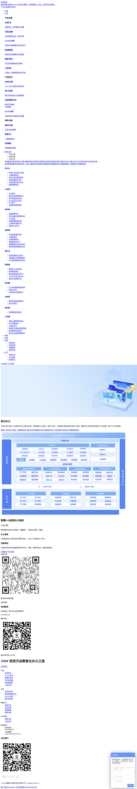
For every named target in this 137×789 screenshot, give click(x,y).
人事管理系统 (13, 175)
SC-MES (12, 203)
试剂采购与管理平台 (16, 292)
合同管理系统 (81, 164)
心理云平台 (13, 326)
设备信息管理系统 (15, 205)
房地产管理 (38, 164)
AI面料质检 (13, 237)
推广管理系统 (13, 323)
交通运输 (7, 296)
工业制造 (7, 189)
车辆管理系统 (64, 164)
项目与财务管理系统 (16, 177)
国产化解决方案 (42, 161)
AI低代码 (8, 685)
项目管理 (7, 209)
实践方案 (12, 345)
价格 (6, 338)
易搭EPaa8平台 (14, 226)
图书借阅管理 (9, 164)
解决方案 (8, 152)
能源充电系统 (13, 271)
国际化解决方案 (53, 161)
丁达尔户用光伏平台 (16, 276)
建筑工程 (7, 251)
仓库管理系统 (13, 239)
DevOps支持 (9, 696)
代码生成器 (9, 680)
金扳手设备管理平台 (16, 196)
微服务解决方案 (30, 161)
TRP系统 (12, 218)
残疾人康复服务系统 (16, 321)
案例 (6, 335)
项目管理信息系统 (15, 221)
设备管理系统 (54, 164)
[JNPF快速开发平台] (8, 7)
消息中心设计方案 (66, 161)
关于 (6, 352)
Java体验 (4, 364)
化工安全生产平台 (15, 201)
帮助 (6, 340)
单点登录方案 (92, 161)
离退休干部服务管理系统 (17, 328)
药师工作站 (13, 290)
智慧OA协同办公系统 (16, 173)
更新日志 (12, 343)
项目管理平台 (13, 214)
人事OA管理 (29, 164)
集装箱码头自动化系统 (17, 244)
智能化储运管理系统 (16, 301)
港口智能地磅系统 (15, 234)
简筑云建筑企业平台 (16, 255)
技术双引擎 (9, 691)
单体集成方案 (9, 161)
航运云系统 (13, 303)
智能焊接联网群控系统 (17, 246)
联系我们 (12, 359)
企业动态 (12, 357)
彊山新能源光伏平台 (16, 274)
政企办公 (7, 168)
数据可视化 (9, 678)
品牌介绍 (12, 355)
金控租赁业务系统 (15, 331)
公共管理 (7, 316)
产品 (6, 13)
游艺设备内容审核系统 (17, 216)
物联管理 (7, 230)
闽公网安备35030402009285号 (26, 787)
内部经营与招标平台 (16, 182)
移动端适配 (9, 683)
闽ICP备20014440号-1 (8, 787)
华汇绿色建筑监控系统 (17, 260)
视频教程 (12, 347)
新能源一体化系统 (15, 269)
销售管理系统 (13, 185)
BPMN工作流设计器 (80, 161)
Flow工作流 (9, 675)
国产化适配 (9, 699)
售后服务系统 (19, 164)
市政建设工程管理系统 (17, 258)
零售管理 (46, 164)
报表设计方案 (19, 161)
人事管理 (72, 164)
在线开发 (8, 673)
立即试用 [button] (4, 666)
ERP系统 (12, 193)
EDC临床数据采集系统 (17, 287)
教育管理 (7, 308)
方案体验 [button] (4, 552)
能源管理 (7, 264)
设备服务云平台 (14, 242)
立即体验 (4, 2)
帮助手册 (12, 350)
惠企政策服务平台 (15, 180)
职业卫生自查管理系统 (17, 333)
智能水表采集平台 (15, 279)
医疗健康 (7, 283)
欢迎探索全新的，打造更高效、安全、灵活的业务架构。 (28, 4)
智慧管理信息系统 (15, 312)
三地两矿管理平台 (15, 223)
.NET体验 (10, 364)
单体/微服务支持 (10, 694)
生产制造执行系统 (15, 198)
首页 (6, 11)
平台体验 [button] (11, 552)
